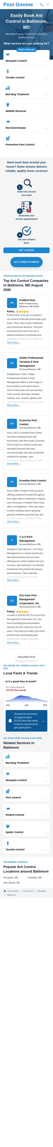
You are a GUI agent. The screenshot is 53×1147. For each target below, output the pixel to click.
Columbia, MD (34, 877)
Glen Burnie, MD (11, 882)
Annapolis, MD (10, 877)
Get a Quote (26, 250)
